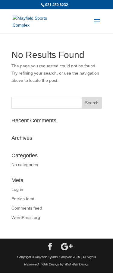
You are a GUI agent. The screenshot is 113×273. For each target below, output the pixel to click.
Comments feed (26, 208)
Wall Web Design (76, 264)
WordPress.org (25, 217)
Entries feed (22, 198)
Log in (17, 189)
